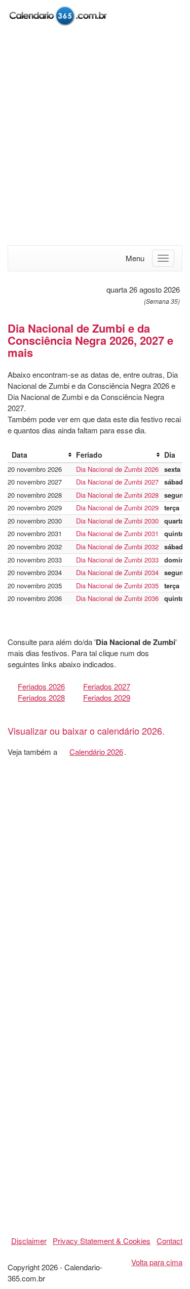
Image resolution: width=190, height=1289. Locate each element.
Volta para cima (156, 1262)
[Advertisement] (95, 136)
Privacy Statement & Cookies (101, 1240)
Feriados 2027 (106, 686)
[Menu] (163, 258)
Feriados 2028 (41, 697)
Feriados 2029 (106, 697)
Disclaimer (29, 1240)
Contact (169, 1240)
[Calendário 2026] (58, 14)
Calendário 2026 (96, 751)
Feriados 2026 (41, 686)
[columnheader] (40, 455)
